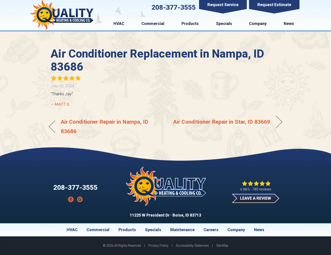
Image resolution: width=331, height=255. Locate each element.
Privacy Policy (158, 245)
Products (190, 23)
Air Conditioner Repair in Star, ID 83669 (221, 122)
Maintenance (182, 230)
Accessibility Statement (192, 245)
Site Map (222, 245)
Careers (211, 230)
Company (258, 23)
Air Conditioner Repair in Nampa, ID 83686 (104, 126)
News (289, 23)
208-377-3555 (174, 7)
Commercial (152, 23)
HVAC (118, 23)
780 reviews (261, 189)
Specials (224, 23)
